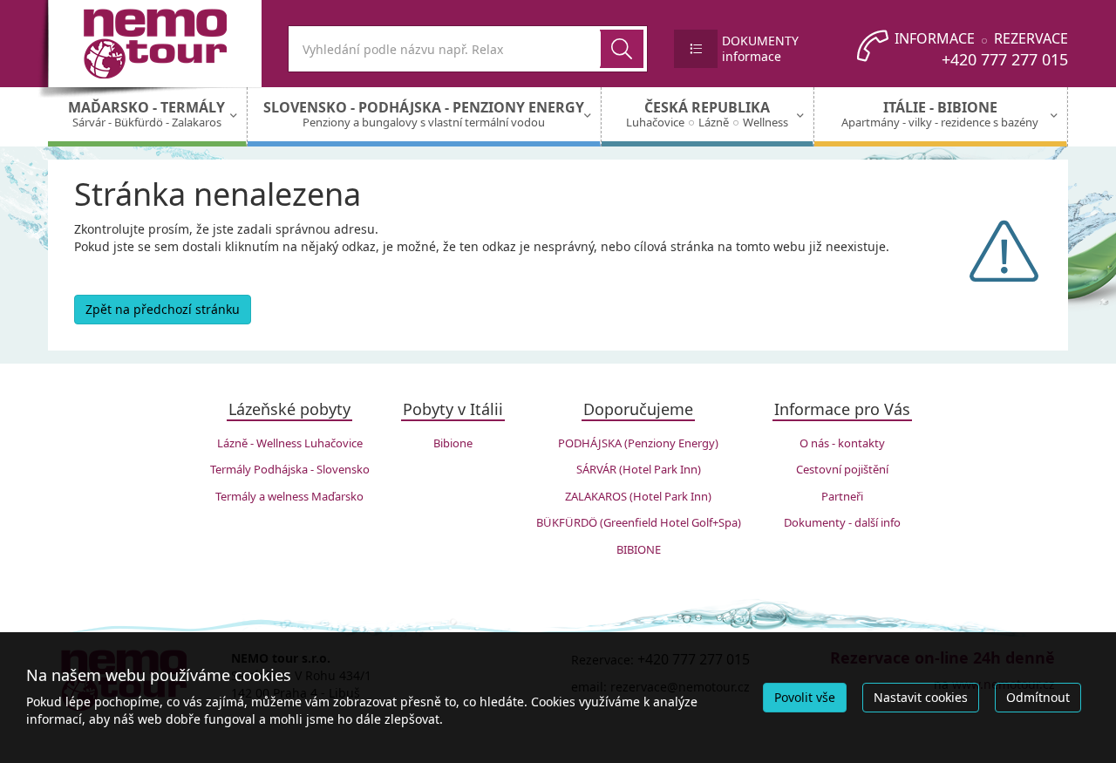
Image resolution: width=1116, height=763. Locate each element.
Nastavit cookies (921, 697)
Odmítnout (1038, 697)
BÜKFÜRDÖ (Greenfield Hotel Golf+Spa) (638, 522)
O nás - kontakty (842, 443)
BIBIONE (638, 549)
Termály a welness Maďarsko (289, 496)
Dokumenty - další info (842, 522)
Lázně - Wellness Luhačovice (290, 443)
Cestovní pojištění (842, 469)
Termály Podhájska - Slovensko (290, 469)
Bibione (453, 443)
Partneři (842, 496)
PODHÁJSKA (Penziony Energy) (638, 443)
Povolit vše (804, 697)
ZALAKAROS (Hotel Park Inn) (638, 496)
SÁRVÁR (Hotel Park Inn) (638, 469)
